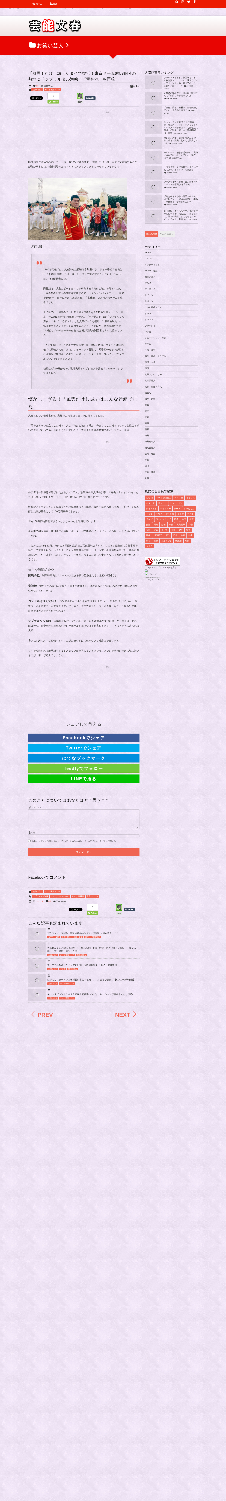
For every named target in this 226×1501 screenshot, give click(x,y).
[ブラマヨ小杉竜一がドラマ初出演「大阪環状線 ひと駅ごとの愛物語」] (37, 969)
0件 (37, 86)
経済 (147, 466)
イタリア (150, 503)
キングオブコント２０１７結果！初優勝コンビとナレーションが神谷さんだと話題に (91, 994)
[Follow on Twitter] (189, 1)
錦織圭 (178, 541)
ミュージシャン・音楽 (155, 338)
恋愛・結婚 (150, 399)
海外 (147, 435)
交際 (148, 524)
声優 (147, 368)
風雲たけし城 (92, 896)
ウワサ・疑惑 (53, 937)
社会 (147, 460)
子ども (164, 530)
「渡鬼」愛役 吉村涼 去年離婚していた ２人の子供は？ (181, 109)
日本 (175, 535)
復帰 (188, 530)
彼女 (181, 530)
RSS (55, 4)
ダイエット (151, 508)
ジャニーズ (150, 289)
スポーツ (149, 301)
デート (177, 508)
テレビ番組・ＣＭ (52, 90)
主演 (191, 519)
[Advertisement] (83, 136)
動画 (163, 524)
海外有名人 (150, 441)
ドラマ (62, 969)
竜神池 (81, 896)
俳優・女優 (77, 937)
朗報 (147, 429)
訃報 (147, 478)
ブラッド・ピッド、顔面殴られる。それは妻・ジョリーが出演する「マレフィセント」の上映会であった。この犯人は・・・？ (181, 81)
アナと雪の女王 (163, 498)
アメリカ (178, 498)
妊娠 (156, 530)
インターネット (152, 264)
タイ (53, 896)
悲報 (87, 937)
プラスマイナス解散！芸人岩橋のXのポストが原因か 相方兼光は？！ (82, 933)
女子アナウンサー (153, 374)
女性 (148, 530)
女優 (190, 524)
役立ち (148, 392)
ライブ (149, 519)
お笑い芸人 (37, 90)
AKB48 (148, 252)
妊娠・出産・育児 (153, 386)
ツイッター (165, 508)
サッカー (162, 503)
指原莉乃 (158, 535)
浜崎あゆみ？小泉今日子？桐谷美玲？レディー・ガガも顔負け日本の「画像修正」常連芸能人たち (181, 199)
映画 (147, 417)
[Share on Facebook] (195, 1)
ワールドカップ (163, 519)
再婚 (156, 524)
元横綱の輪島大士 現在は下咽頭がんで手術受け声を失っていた (181, 94)
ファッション (151, 325)
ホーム (39, 4)
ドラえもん (189, 508)
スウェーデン (176, 503)
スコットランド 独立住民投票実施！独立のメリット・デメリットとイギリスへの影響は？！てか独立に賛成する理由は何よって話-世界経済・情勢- (181, 127)
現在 (148, 541)
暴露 (147, 423)
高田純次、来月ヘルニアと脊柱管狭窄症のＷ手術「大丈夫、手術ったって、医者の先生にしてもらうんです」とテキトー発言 (181, 215)
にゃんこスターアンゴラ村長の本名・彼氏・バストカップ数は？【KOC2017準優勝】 (91, 979)
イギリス (190, 498)
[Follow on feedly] (177, 1)
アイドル (149, 258)
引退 (173, 530)
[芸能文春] (54, 27)
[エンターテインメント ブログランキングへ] (162, 564)
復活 (74, 896)
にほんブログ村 (152, 579)
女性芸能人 (150, 380)
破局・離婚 (150, 453)
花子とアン (166, 541)
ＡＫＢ (149, 546)
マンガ (148, 331)
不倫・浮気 (150, 350)
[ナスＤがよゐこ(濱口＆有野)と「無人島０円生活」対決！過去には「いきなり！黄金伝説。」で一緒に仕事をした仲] (37, 951)
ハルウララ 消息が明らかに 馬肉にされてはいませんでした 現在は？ (181, 155)
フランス (170, 514)
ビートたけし (63, 896)
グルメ (148, 283)
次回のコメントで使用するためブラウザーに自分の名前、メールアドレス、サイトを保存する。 (75, 841)
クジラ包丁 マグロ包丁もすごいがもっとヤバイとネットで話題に (181, 168)
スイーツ (149, 295)
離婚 (187, 541)
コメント (36, 808)
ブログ (180, 514)
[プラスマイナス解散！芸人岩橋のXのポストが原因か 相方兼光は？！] (37, 936)
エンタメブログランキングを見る (161, 567)
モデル (148, 344)
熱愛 (190, 535)
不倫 (176, 519)
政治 (147, 411)
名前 (33, 832)
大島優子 (181, 524)
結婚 (156, 541)
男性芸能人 (95, 937)
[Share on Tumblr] (92, 98)
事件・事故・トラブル (155, 356)
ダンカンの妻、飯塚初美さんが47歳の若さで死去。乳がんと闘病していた (181, 141)
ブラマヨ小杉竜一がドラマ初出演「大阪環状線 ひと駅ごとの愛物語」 (83, 965)
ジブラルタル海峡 (40, 896)
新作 (168, 535)
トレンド (149, 319)
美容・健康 (150, 472)
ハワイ (159, 514)
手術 (148, 535)
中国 (184, 519)
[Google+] (183, 1)
